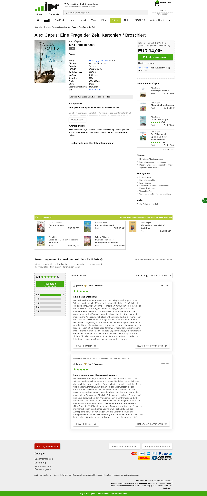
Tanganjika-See (145, 191)
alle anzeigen (169, 150)
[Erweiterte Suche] (145, 12)
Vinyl (93, 20)
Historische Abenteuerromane (151, 159)
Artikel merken (147, 63)
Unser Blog (40, 462)
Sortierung (142, 275)
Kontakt (108, 475)
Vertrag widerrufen (47, 446)
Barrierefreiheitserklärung (83, 475)
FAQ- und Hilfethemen (157, 446)
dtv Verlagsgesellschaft (98, 60)
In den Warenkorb (156, 57)
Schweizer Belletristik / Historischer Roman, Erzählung (153, 187)
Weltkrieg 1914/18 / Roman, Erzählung (155, 194)
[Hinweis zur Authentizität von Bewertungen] (164, 122)
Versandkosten (144, 68)
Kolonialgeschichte (147, 180)
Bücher (115, 20)
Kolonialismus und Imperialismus (152, 162)
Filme (104, 20)
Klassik (82, 20)
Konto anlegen (162, 14)
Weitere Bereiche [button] (158, 20)
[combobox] (105, 12)
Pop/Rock (59, 20)
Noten (127, 20)
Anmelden (162, 11)
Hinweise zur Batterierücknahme (126, 475)
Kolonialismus (145, 183)
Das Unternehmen (43, 459)
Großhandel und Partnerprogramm (43, 468)
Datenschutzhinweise (62, 475)
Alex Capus (75, 41)
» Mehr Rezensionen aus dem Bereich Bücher (153, 259)
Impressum (99, 475)
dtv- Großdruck (95, 90)
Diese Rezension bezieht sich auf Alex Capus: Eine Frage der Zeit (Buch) (101, 358)
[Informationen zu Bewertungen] (101, 259)
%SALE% (140, 20)
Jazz (71, 20)
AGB (36, 475)
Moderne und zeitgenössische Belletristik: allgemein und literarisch (156, 166)
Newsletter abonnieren (124, 446)
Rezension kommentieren (152, 345)
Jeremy (79, 285)
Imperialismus (145, 177)
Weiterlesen (77, 119)
